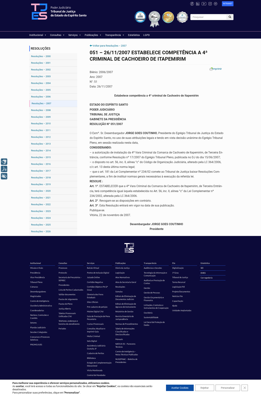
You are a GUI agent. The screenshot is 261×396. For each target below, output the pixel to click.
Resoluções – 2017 (41, 170)
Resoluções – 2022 (41, 204)
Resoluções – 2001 (41, 63)
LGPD (146, 35)
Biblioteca (91, 358)
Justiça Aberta (65, 308)
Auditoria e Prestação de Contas (154, 282)
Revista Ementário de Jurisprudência (124, 317)
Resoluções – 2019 (41, 184)
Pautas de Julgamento (68, 299)
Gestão (147, 288)
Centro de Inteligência (39, 301)
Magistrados (35, 296)
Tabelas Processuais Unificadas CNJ (67, 314)
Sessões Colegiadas (38, 332)
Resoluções (120, 287)
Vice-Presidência (37, 277)
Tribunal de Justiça (180, 277)
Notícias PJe (177, 296)
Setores (33, 322)
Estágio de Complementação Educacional (99, 364)
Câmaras (34, 287)
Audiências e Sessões (153, 268)
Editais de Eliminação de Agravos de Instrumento (125, 305)
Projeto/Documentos (181, 291)
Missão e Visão (36, 268)
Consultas (55, 35)
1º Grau (175, 273)
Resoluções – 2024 (41, 218)
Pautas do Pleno (65, 304)
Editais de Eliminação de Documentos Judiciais (125, 297)
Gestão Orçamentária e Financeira (154, 299)
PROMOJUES (36, 344)
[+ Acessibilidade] (4, 176)
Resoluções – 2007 (41, 103)
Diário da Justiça (122, 268)
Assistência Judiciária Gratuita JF (96, 347)
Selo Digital (92, 341)
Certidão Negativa (95, 282)
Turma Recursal (178, 282)
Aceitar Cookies (179, 387)
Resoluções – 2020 (41, 191)
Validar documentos (67, 294)
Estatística (134, 35)
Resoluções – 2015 (41, 157)
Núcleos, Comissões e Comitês (39, 316)
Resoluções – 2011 (41, 130)
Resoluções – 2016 (41, 164)
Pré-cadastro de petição (97, 307)
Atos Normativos (122, 277)
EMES (203, 273)
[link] (227, 3)
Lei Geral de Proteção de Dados (154, 323)
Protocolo (63, 273)
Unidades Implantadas (181, 310)
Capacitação (177, 301)
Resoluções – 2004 (41, 83)
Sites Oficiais (92, 302)
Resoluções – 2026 (41, 231)
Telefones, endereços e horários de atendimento (69, 322)
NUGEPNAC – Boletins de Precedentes (126, 360)
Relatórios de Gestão (124, 311)
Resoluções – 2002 (41, 69)
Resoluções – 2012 (41, 137)
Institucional (36, 35)
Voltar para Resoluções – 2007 (110, 45)
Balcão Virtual (93, 268)
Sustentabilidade (151, 317)
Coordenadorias (37, 310)
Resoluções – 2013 (41, 143)
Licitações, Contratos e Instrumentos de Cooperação (156, 306)
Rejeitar (204, 387)
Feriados (62, 328)
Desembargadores (38, 291)
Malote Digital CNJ (95, 311)
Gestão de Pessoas (152, 292)
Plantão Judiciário (38, 327)
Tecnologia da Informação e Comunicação (155, 274)
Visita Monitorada (94, 370)
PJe (173, 263)
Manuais (119, 339)
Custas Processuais (95, 324)
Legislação (120, 273)
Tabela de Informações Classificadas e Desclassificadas (125, 331)
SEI (202, 268)
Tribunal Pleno (36, 282)
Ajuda (174, 305)
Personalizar (228, 387)
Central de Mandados (96, 375)
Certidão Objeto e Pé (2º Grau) (97, 288)
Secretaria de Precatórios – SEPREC (70, 278)
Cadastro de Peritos (95, 353)
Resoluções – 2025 (41, 224)
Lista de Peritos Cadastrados (71, 290)
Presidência (35, 273)
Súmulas (119, 291)
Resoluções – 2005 (41, 90)
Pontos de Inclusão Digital (98, 273)
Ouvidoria (148, 313)
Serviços (73, 35)
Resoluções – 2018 (41, 177)
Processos (63, 268)
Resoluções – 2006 (41, 96)
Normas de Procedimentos (126, 324)
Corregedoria (207, 278)
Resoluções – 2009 (41, 117)
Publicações (91, 35)
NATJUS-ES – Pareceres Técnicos (125, 345)
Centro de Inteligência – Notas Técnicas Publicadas (126, 353)
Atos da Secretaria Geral (125, 282)
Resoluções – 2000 (41, 56)
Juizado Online (93, 277)
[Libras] (4, 161)
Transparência (113, 35)
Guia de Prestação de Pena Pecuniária (98, 317)
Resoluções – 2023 (41, 211)
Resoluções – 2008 (41, 110)
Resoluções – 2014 (41, 150)
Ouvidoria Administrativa (41, 305)
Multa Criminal (93, 336)
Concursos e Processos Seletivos (40, 338)
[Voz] (4, 169)
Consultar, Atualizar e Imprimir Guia (96, 330)
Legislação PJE (178, 287)
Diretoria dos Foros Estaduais (95, 296)
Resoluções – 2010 (41, 123)
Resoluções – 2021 (41, 197)
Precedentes (64, 285)
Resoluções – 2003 (41, 76)
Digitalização (178, 268)
